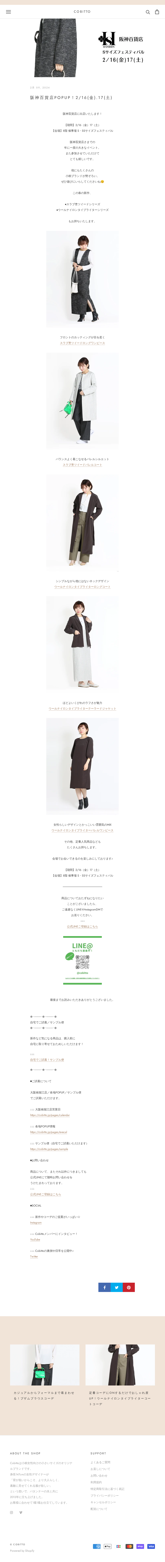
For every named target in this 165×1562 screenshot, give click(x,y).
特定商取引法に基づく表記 (107, 1489)
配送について (99, 1509)
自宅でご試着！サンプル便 (47, 1060)
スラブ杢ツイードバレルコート (82, 465)
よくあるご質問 (100, 1462)
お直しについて (100, 1469)
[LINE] (82, 960)
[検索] (148, 12)
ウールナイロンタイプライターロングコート (82, 587)
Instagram (36, 1222)
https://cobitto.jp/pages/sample (49, 1149)
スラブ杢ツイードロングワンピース (82, 343)
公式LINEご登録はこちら (82, 926)
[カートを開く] (157, 11)
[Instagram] (11, 1512)
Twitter (34, 1256)
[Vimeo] (20, 1512)
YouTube (35, 1239)
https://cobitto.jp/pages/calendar (50, 1115)
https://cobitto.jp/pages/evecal (48, 1132)
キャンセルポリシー (103, 1502)
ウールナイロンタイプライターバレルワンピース (82, 830)
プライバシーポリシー (105, 1496)
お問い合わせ (99, 1476)
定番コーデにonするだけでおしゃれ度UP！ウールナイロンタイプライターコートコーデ (120, 1398)
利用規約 (96, 1482)
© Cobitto (17, 1544)
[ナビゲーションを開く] (8, 11)
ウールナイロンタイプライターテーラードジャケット (82, 708)
